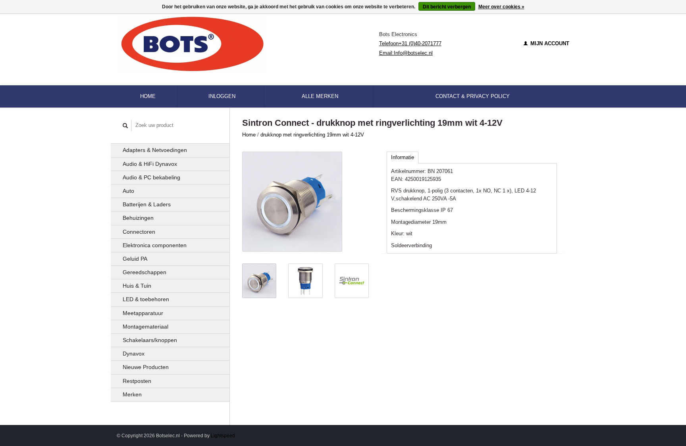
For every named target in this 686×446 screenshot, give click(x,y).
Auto (128, 191)
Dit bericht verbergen (447, 7)
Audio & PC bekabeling (151, 177)
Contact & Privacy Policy (472, 96)
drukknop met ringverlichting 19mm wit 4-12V (312, 135)
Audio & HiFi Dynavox (150, 164)
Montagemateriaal (145, 326)
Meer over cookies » (501, 7)
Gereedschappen (144, 272)
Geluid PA (135, 259)
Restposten (137, 381)
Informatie (402, 157)
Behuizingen (138, 218)
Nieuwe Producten (146, 367)
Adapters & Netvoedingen (155, 150)
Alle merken (320, 96)
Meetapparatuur (143, 313)
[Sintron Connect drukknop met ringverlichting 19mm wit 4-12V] (292, 201)
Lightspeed (223, 435)
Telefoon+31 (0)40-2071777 (410, 43)
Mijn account (549, 43)
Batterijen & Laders (147, 204)
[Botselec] (248, 43)
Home (148, 96)
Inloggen (221, 96)
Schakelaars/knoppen (150, 340)
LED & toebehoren (146, 299)
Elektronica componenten (155, 245)
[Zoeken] (125, 125)
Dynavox (134, 353)
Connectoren (139, 232)
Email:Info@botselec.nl (406, 53)
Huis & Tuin (137, 286)
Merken (132, 394)
